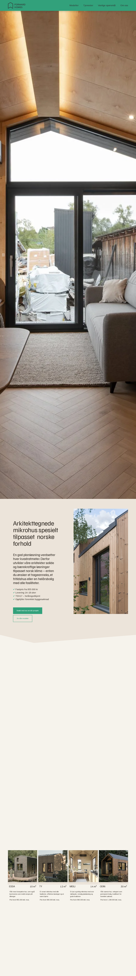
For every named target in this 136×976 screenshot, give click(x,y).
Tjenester (88, 5)
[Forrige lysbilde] (3, 254)
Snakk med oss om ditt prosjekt (28, 610)
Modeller (74, 5)
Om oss (124, 5)
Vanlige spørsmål (107, 5)
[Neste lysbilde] (132, 254)
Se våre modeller (23, 618)
